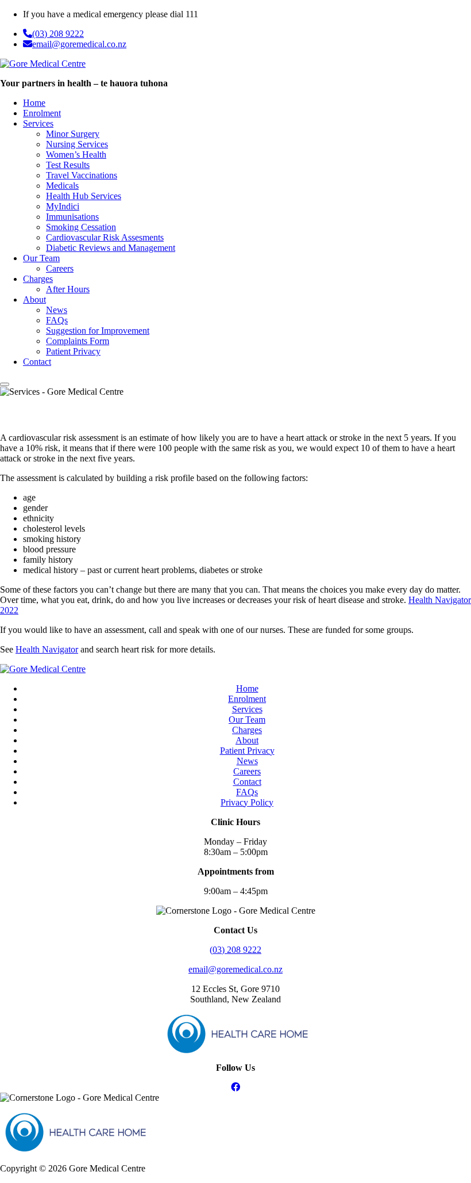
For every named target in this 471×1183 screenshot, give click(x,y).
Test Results (68, 165)
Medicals (62, 185)
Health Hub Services (83, 196)
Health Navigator (47, 649)
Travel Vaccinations (81, 175)
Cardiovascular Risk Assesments (105, 237)
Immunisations (72, 217)
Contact (37, 362)
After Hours (68, 289)
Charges (38, 279)
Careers (60, 268)
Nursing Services (77, 144)
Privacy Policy (247, 802)
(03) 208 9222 (58, 34)
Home (34, 103)
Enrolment (42, 113)
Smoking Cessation (81, 227)
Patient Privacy (73, 351)
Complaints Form (77, 341)
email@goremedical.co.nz (79, 44)
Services (38, 123)
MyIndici (62, 206)
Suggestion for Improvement (97, 330)
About (34, 299)
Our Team (41, 258)
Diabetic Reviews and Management (110, 248)
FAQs (57, 320)
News (56, 310)
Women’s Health (76, 154)
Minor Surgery (72, 134)
